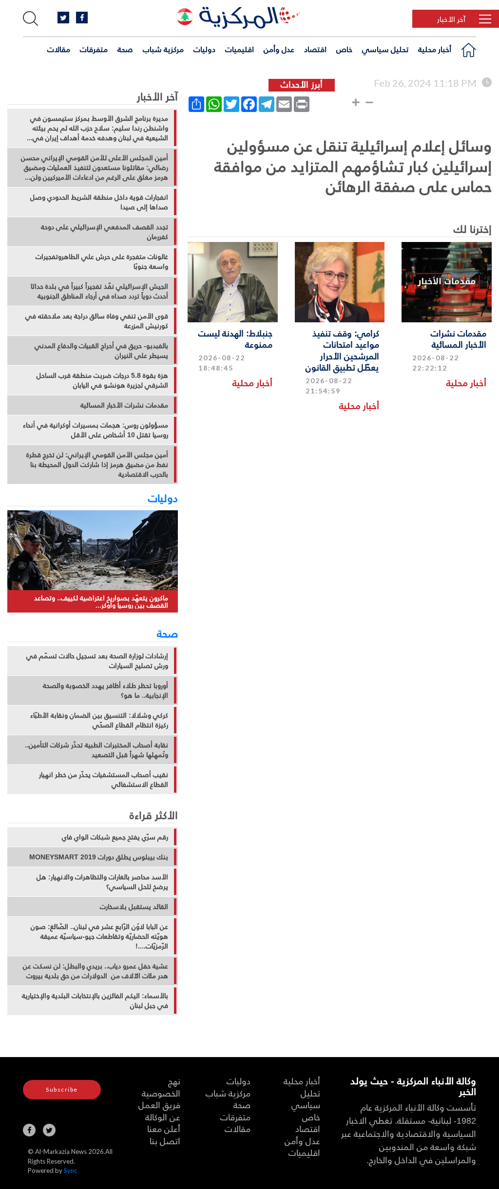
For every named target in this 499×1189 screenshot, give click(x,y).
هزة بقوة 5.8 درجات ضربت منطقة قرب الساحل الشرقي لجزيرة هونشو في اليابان (102, 380)
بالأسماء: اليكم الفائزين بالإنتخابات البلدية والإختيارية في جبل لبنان (95, 1000)
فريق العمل (159, 1104)
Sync (70, 1170)
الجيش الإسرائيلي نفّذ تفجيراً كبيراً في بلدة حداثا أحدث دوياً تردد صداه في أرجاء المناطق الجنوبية (99, 291)
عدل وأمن (279, 49)
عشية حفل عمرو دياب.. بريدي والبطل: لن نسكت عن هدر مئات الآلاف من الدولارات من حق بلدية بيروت (95, 971)
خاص (344, 49)
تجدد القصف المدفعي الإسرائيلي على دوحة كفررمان (104, 232)
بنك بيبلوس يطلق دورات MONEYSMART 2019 (98, 857)
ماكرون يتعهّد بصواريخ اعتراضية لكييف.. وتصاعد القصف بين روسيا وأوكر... (101, 601)
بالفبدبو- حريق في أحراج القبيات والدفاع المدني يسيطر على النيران (101, 350)
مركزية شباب (163, 49)
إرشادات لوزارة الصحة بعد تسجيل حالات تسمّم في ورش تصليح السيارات (97, 660)
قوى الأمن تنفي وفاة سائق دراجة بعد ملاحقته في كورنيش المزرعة (96, 321)
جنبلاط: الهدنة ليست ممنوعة (235, 338)
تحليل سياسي (385, 49)
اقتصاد (315, 49)
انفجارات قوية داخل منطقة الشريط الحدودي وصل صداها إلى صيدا (99, 202)
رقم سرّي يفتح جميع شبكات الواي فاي (115, 837)
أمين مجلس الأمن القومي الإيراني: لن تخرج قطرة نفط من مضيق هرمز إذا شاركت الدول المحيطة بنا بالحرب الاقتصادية (97, 464)
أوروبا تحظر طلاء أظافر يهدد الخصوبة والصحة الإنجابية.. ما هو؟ (105, 690)
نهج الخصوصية (161, 1086)
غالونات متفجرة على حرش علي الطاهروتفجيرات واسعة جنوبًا (102, 261)
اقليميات (239, 49)
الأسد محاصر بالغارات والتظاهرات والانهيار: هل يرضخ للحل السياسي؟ (102, 882)
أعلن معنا (163, 1128)
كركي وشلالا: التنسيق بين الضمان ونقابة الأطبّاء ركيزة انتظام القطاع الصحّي (99, 720)
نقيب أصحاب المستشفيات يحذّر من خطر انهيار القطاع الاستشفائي (103, 779)
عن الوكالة (162, 1116)
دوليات (204, 49)
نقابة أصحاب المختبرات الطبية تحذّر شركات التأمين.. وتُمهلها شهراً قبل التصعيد (96, 750)
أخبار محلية (434, 49)
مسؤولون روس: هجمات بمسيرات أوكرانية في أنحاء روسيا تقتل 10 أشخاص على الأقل (95, 430)
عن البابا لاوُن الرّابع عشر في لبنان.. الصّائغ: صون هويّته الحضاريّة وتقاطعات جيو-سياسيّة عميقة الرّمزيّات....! (99, 936)
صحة (125, 49)
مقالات (58, 49)
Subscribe (62, 1089)
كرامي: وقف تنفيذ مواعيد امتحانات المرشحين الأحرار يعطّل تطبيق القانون (342, 349)
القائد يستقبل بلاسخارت (134, 906)
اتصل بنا (165, 1140)
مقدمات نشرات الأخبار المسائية (458, 338)
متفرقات (94, 49)
